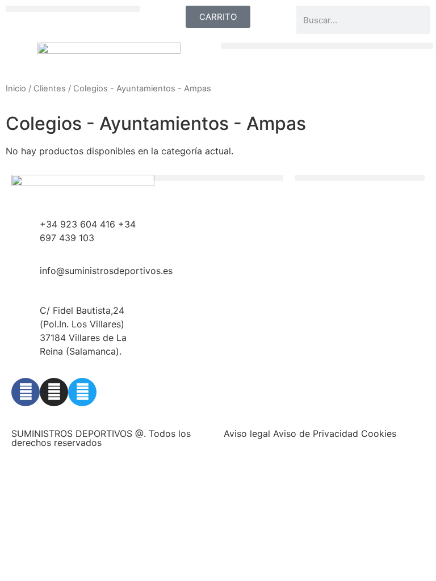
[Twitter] (82, 392)
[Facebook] (25, 392)
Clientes (49, 88)
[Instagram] (54, 392)
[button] (73, 9)
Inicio (16, 88)
